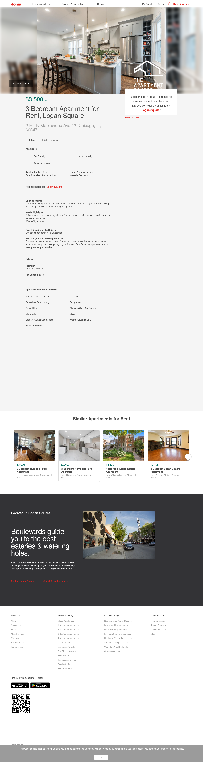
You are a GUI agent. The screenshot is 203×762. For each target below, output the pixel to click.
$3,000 (21, 464)
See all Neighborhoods (56, 581)
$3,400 (65, 464)
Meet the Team (18, 633)
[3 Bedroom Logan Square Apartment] (168, 445)
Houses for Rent (65, 655)
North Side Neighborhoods (116, 629)
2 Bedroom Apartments (68, 629)
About (13, 620)
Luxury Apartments (66, 646)
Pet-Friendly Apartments (69, 651)
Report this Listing (132, 117)
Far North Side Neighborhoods (117, 633)
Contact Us (16, 625)
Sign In (161, 4)
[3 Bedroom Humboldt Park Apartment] (34, 445)
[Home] (16, 4)
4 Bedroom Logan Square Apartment (120, 470)
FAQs (13, 629)
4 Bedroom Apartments (68, 638)
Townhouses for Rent (67, 659)
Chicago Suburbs (112, 651)
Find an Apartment (41, 4)
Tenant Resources (159, 625)
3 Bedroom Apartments (68, 633)
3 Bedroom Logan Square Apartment (165, 470)
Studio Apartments (66, 620)
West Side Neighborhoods (116, 646)
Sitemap (15, 638)
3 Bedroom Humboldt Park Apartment (32, 470)
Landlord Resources (160, 629)
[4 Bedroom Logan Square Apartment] (123, 445)
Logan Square (54, 186)
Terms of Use (17, 646)
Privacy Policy (17, 642)
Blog (153, 633)
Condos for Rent (65, 664)
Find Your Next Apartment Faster (27, 677)
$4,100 (110, 464)
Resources (102, 4)
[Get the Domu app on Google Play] (40, 685)
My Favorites (148, 3)
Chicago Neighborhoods (74, 4)
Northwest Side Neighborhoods (118, 638)
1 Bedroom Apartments (68, 625)
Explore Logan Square (23, 581)
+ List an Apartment (180, 4)
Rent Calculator (158, 620)
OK (101, 757)
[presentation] (15, 457)
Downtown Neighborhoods (116, 625)
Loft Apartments (65, 642)
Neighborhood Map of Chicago (118, 620)
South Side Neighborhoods (116, 642)
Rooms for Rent (65, 668)
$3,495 (155, 464)
